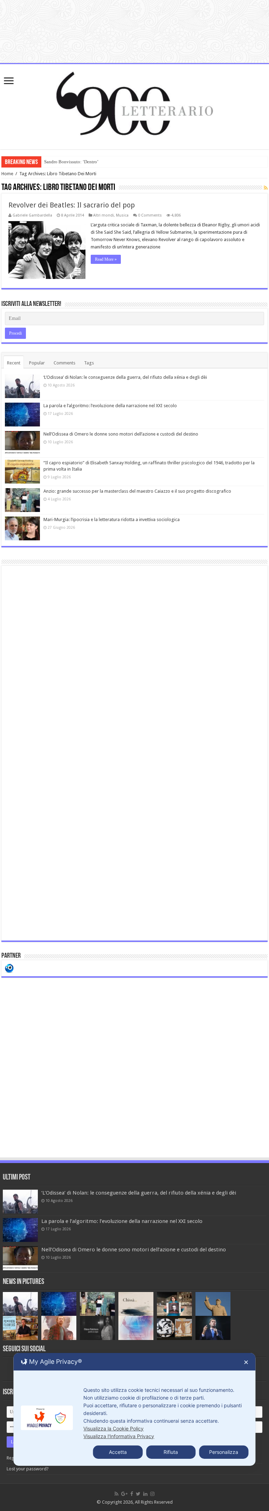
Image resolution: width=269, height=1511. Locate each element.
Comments (64, 362)
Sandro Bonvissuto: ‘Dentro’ (71, 161)
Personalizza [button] (223, 1452)
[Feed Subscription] (266, 188)
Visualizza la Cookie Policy (113, 1428)
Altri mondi (103, 215)
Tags (89, 362)
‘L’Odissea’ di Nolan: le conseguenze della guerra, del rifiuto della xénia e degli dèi (125, 377)
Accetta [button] (118, 1452)
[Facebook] (132, 1494)
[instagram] (152, 1494)
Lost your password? (28, 1468)
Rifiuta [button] (171, 1452)
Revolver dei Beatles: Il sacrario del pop (71, 205)
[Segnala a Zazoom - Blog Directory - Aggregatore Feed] (9, 967)
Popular (37, 362)
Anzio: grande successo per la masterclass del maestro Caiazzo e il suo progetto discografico (137, 491)
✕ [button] (246, 1362)
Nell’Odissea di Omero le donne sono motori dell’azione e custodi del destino (120, 434)
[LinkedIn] (145, 1494)
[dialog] (134, 1409)
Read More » (106, 259)
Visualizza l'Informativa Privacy (118, 1436)
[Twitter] (138, 1494)
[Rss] (116, 1494)
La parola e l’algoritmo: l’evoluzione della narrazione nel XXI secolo (110, 405)
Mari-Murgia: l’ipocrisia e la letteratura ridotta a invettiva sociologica (111, 519)
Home (7, 173)
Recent (13, 362)
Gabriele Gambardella (32, 215)
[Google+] (124, 1494)
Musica (122, 215)
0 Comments (150, 215)
